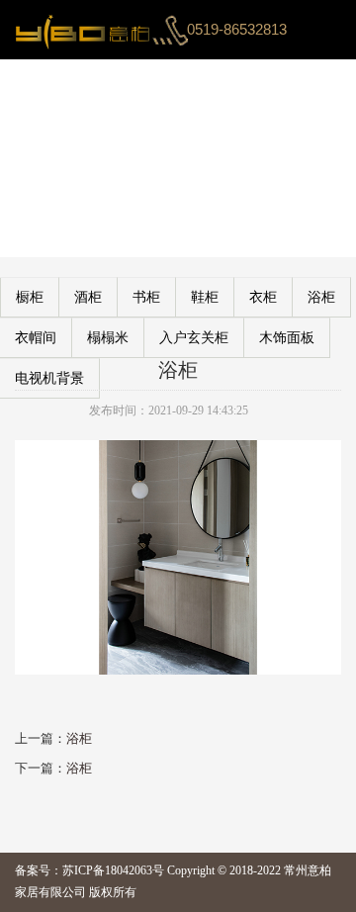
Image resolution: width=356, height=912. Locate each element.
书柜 (146, 297)
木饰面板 (286, 337)
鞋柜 (205, 297)
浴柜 (321, 297)
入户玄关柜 (193, 337)
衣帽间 (35, 337)
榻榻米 (108, 337)
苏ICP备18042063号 (113, 870)
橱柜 (30, 297)
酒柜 (88, 297)
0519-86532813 (237, 29)
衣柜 (263, 297)
